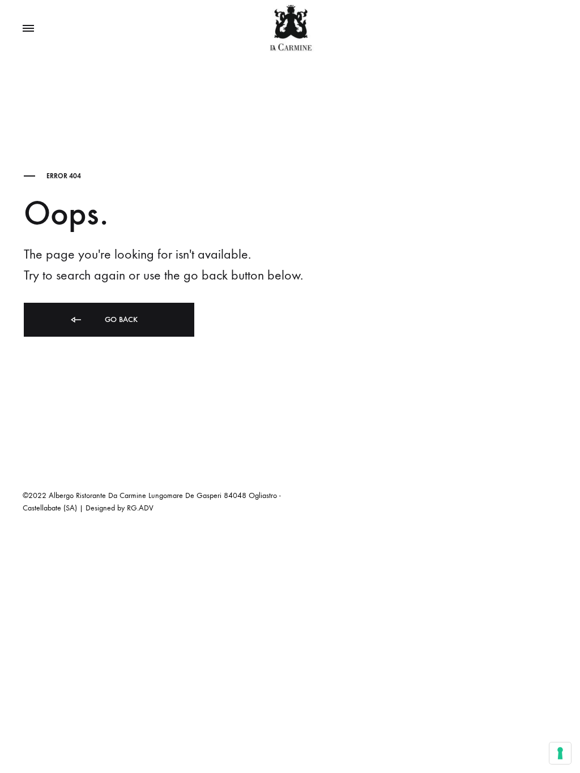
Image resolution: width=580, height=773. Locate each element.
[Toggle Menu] (28, 29)
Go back (120, 319)
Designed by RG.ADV (119, 508)
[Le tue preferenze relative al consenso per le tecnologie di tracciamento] (560, 753)
